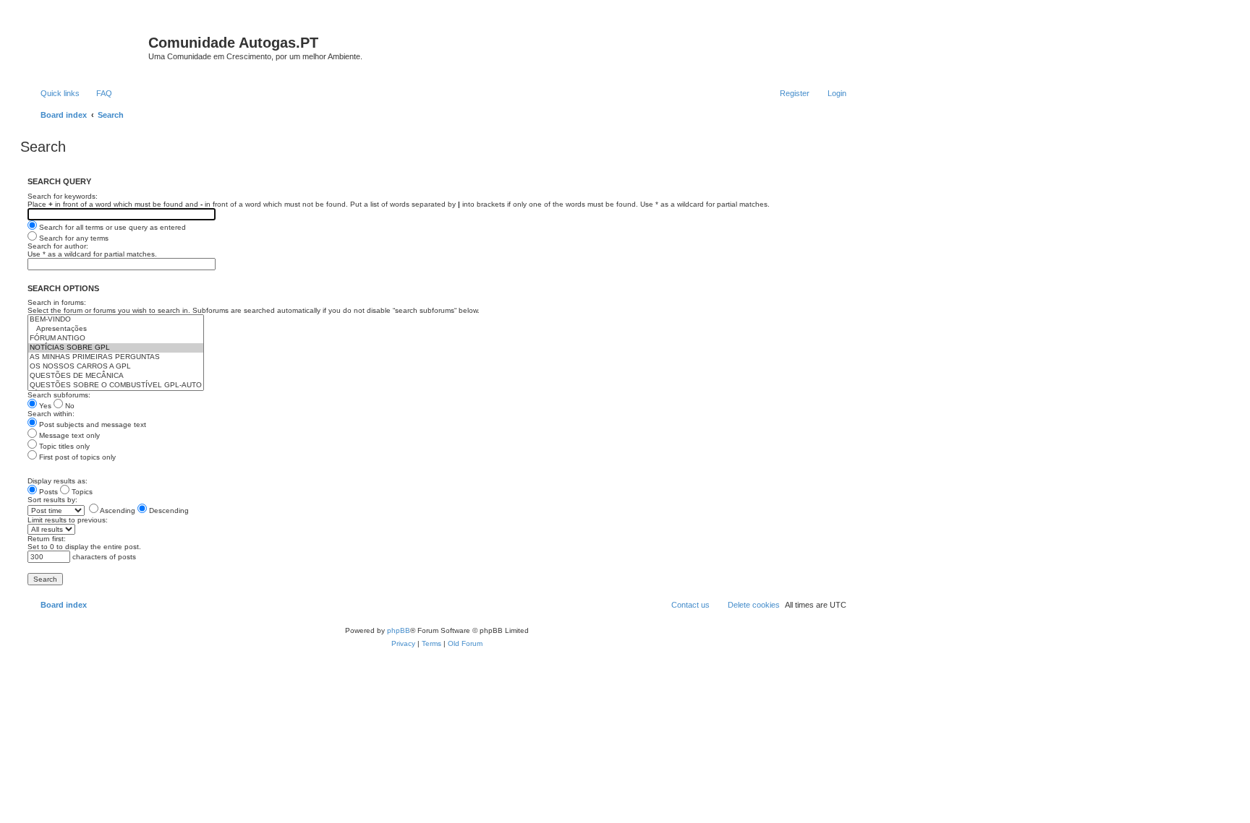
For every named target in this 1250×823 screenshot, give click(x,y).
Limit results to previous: (67, 520)
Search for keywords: (62, 196)
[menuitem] (97, 93)
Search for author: (57, 246)
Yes (44, 406)
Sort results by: (52, 500)
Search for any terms (73, 238)
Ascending (116, 510)
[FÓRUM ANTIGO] (115, 338)
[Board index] (86, 47)
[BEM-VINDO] (115, 319)
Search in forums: (56, 302)
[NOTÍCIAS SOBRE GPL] (115, 348)
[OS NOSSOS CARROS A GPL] (115, 366)
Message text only (68, 435)
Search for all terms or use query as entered (111, 227)
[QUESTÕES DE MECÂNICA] (115, 376)
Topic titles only (63, 446)
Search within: (51, 414)
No (69, 406)
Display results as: (57, 481)
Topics (81, 492)
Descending (168, 510)
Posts (47, 492)
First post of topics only (76, 457)
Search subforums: (58, 395)
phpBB (398, 630)
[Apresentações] (115, 329)
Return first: (46, 539)
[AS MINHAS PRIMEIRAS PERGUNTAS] (115, 357)
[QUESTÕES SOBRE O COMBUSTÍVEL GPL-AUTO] (115, 385)
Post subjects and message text (91, 424)
